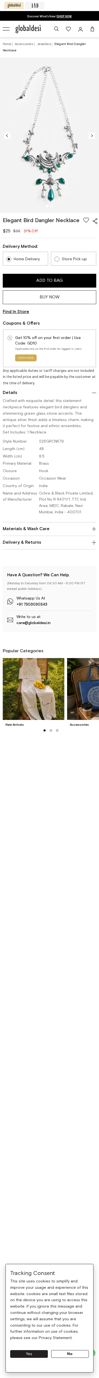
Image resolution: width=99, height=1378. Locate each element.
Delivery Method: (20, 246)
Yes (29, 1353)
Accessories (24, 44)
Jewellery (44, 44)
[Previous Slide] (7, 135)
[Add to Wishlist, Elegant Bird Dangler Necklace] (86, 220)
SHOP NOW (64, 16)
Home (7, 44)
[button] (56, 29)
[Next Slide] (92, 135)
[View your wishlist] (69, 29)
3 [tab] (57, 730)
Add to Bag (49, 280)
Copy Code (26, 358)
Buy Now (49, 297)
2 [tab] (52, 206)
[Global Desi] (14, 5)
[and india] (34, 5)
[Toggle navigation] (6, 29)
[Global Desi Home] (28, 29)
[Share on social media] (95, 221)
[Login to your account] (81, 29)
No (70, 1353)
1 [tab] (47, 206)
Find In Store (16, 312)
